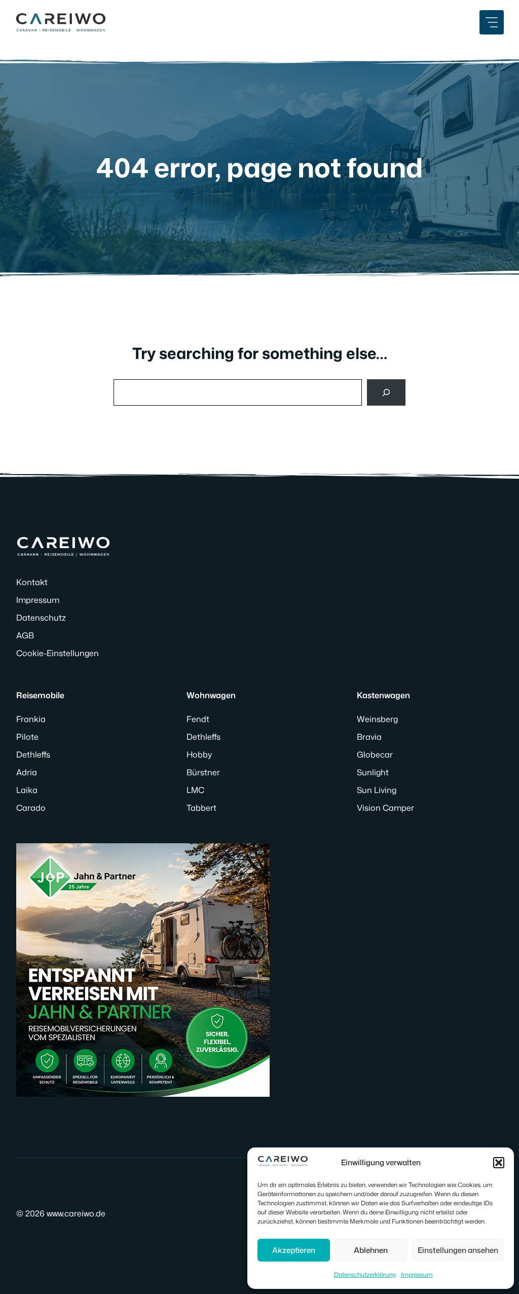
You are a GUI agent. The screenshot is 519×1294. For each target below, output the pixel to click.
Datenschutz (41, 617)
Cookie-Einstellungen (57, 653)
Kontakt (32, 582)
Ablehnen (371, 1250)
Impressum (417, 1274)
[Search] (386, 392)
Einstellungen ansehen (458, 1250)
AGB (25, 635)
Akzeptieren (293, 1250)
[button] (499, 1163)
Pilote (27, 736)
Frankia (31, 719)
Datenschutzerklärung (365, 1274)
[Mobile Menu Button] (491, 22)
